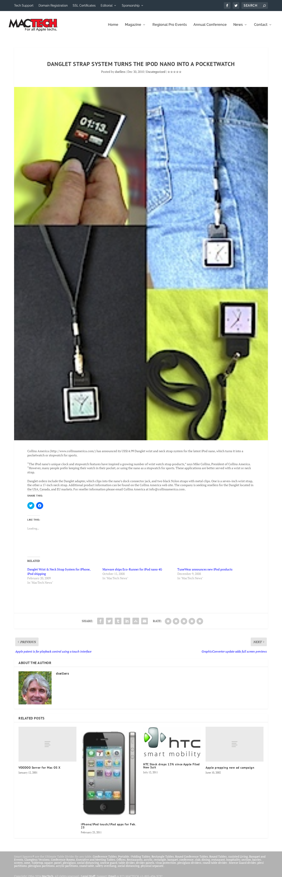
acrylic (148, 860)
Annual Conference (210, 25)
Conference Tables (105, 856)
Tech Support (23, 5)
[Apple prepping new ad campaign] (234, 744)
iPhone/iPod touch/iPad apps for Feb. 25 (108, 825)
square (48, 863)
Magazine (133, 25)
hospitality (233, 860)
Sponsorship (131, 5)
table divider (127, 863)
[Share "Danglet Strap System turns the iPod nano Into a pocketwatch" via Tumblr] (118, 621)
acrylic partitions (67, 866)
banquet (172, 860)
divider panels (145, 863)
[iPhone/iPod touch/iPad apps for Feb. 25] (110, 773)
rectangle (160, 860)
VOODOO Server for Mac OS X (39, 768)
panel (57, 863)
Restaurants (135, 860)
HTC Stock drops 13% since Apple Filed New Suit (171, 765)
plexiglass (69, 863)
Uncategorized (155, 72)
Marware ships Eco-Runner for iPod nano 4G (132, 569)
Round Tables (218, 856)
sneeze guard (108, 863)
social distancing (88, 863)
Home (113, 25)
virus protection (166, 863)
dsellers (120, 72)
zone (27, 863)
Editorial (107, 5)
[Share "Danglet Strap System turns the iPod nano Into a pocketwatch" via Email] (144, 621)
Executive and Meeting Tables (95, 860)
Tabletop (37, 863)
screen (18, 863)
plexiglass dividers (189, 863)
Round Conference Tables (191, 856)
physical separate (152, 866)
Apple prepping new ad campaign (230, 768)
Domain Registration (53, 5)
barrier (256, 860)
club (197, 860)
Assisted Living (238, 856)
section (246, 860)
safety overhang (105, 866)
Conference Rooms (63, 860)
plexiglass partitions (41, 866)
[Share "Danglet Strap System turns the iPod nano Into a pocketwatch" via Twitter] (109, 621)
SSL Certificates (84, 5)
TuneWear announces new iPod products (204, 569)
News (238, 25)
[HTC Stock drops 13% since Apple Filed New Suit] (172, 742)
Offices (121, 860)
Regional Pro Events (169, 25)
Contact (260, 25)
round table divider (215, 863)
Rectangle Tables (163, 856)
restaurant (218, 860)
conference (186, 860)
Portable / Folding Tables (134, 856)
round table (86, 866)
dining (206, 860)
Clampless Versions (37, 860)
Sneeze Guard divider (242, 863)
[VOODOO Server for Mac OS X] (47, 744)
